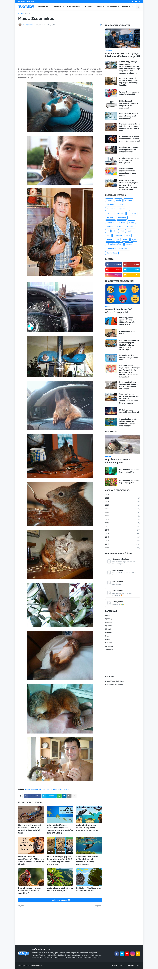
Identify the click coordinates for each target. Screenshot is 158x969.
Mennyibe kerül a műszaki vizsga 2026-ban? (128, 357)
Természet (109, 650)
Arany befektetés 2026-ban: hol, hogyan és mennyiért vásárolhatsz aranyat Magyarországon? (129, 185)
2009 (122, 548)
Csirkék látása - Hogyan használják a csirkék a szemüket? (29, 890)
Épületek (108, 626)
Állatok (107, 615)
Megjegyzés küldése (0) (60, 900)
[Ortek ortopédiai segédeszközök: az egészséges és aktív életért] (111, 171)
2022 (122, 509)
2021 (122, 512)
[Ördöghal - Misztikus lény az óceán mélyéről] (89, 877)
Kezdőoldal (21, 1)
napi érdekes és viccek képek (117, 209)
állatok (27, 13)
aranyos (34, 789)
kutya (122, 231)
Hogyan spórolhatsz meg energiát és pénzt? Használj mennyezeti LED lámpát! (129, 385)
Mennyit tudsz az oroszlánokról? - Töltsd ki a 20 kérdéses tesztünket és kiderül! (31, 860)
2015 (122, 526)
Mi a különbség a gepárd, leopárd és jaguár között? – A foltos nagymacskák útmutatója (59, 860)
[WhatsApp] (59, 796)
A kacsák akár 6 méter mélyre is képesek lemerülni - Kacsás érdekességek (87, 860)
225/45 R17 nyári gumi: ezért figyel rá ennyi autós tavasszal (129, 149)
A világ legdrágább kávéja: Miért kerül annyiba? (60, 889)
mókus (66, 789)
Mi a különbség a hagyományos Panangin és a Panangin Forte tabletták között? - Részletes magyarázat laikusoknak (129, 371)
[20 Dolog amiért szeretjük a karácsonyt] (111, 411)
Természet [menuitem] (57, 7)
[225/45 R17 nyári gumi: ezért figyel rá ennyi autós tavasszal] (111, 150)
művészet (110, 218)
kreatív (118, 200)
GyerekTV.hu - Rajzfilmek (114, 681)
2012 (122, 537)
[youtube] (136, 1)
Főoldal (20, 13)
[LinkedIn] (64, 796)
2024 (122, 502)
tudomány (110, 222)
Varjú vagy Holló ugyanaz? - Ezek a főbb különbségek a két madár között (129, 321)
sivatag (129, 244)
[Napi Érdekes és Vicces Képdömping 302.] (122, 444)
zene (128, 235)
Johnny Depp (112, 253)
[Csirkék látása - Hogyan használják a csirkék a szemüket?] (31, 877)
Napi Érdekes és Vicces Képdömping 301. (129, 471)
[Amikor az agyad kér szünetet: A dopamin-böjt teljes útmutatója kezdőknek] (111, 81)
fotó (108, 235)
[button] (133, 7)
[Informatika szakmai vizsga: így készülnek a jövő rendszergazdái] (122, 38)
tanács (131, 222)
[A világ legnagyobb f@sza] (111, 333)
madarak (110, 240)
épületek (110, 227)
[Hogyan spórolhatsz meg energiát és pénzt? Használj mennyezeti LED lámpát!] (111, 385)
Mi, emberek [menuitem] (112, 7)
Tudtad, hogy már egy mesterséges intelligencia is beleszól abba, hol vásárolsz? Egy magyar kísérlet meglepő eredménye (129, 67)
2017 (122, 519)
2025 (122, 498)
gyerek (130, 231)
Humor (107, 636)
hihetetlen (122, 218)
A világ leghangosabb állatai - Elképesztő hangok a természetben (87, 827)
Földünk (110, 213)
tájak (134, 240)
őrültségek (132, 213)
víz (108, 231)
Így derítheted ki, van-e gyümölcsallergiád (129, 93)
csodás (46, 789)
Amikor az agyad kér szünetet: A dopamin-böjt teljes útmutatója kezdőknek (128, 81)
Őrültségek (109, 646)
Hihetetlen (109, 633)
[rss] (139, 1)
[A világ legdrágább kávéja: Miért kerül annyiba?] (60, 877)
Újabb (21, 906)
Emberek (108, 622)
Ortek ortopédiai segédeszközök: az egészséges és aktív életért (127, 171)
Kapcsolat (30, 1)
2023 (122, 505)
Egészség (108, 619)
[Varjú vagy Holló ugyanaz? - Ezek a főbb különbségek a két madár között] (111, 321)
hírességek (118, 235)
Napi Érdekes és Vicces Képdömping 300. (129, 482)
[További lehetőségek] (74, 796)
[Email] (69, 796)
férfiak (125, 240)
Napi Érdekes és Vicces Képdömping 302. (117, 461)
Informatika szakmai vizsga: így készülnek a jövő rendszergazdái (122, 55)
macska (120, 227)
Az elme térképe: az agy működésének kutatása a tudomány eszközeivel (129, 138)
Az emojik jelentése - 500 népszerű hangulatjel (118, 310)
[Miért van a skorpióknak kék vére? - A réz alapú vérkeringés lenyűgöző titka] (31, 814)
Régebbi (98, 906)
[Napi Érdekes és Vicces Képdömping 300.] (111, 482)
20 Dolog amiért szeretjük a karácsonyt (129, 411)
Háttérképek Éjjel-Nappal (114, 685)
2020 (122, 516)
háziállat (53, 789)
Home (114, 966)
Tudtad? (39, 966)
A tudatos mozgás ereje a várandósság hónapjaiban (129, 160)
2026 (122, 495)
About (122, 966)
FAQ (138, 966)
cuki (40, 789)
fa (118, 240)
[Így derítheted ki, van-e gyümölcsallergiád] (111, 93)
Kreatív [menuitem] (99, 7)
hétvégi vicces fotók (114, 244)
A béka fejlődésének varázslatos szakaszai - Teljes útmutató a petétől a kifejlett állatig (60, 829)
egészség (120, 213)
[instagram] (132, 953)
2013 (122, 534)
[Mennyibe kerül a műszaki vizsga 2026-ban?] (111, 358)
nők (114, 231)
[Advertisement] (60, 48)
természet (110, 204)
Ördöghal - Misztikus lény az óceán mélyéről (88, 889)
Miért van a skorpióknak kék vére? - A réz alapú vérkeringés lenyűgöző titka (29, 829)
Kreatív (107, 639)
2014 (122, 530)
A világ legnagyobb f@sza (127, 332)
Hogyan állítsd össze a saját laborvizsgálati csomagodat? (128, 116)
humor (109, 200)
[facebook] (129, 1)
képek (60, 789)
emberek (128, 200)
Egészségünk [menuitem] (73, 7)
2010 (122, 544)
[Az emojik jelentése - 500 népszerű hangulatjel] (122, 294)
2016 (122, 523)
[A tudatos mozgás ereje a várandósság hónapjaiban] (111, 161)
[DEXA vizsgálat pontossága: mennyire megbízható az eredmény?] (111, 104)
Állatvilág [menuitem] (43, 7)
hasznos (122, 222)
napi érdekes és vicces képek (117, 249)
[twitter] (132, 1)
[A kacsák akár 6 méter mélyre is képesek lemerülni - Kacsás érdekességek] (89, 845)
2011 (122, 541)
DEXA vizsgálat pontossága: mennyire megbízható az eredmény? (128, 104)
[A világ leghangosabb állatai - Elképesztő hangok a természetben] (89, 814)
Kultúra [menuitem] (87, 7)
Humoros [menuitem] (126, 7)
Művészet (108, 643)
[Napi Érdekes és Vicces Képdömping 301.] (111, 471)
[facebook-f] (117, 953)
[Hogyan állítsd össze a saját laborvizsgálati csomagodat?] (111, 116)
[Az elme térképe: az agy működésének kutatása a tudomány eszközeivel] (111, 139)
